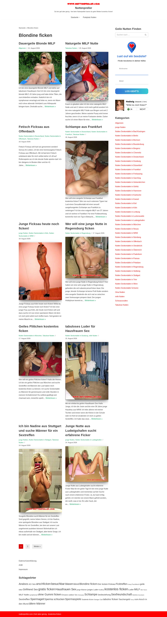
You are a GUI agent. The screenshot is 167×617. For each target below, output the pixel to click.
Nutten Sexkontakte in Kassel (127, 199)
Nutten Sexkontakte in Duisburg (76, 335)
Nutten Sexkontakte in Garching (128, 178)
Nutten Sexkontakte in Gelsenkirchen (130, 182)
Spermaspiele (73, 599)
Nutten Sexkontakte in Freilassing (128, 174)
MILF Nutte (24, 595)
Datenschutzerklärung (27, 561)
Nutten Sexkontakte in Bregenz (127, 148)
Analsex (23, 583)
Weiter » (37, 546)
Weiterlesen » (50, 106)
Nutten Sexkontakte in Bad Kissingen (130, 131)
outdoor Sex (73, 595)
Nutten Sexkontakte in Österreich (128, 250)
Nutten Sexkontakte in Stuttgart (40, 440)
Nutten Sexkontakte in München (30, 335)
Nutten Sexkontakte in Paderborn (128, 254)
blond (76, 584)
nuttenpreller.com (26, 614)
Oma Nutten (120, 292)
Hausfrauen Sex (65, 589)
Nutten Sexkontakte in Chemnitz (128, 153)
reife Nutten (93, 335)
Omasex (65, 595)
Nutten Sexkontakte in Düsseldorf (128, 165)
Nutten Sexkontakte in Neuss (127, 229)
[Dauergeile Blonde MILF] (40, 68)
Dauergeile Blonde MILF (37, 43)
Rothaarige (81, 595)
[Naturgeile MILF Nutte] (86, 76)
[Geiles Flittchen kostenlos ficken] (40, 359)
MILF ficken (144, 589)
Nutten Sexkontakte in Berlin (126, 136)
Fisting (129, 584)
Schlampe (90, 594)
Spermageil (37, 599)
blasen (69, 583)
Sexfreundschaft (121, 594)
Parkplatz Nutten (89, 17)
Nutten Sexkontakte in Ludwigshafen (88, 440)
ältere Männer (37, 603)
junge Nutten (23, 233)
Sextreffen (24, 599)
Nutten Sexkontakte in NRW (126, 233)
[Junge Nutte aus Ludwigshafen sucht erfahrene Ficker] (86, 464)
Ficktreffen (121, 584)
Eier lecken (103, 584)
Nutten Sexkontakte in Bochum (127, 140)
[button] (79, 17)
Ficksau (111, 584)
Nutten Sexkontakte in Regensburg (77, 233)
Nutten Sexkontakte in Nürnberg (128, 237)
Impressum (23, 569)
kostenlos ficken (116, 589)
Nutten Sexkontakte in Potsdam (128, 263)
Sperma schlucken (54, 599)
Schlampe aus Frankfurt (83, 127)
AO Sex (32, 584)
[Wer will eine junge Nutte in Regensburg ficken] (86, 257)
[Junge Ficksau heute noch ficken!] (40, 271)
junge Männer (82, 590)
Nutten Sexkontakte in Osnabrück (128, 246)
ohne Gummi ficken (49, 594)
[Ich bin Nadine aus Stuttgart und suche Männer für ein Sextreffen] (40, 480)
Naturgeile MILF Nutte (81, 43)
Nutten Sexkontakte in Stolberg (127, 271)
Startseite (22, 28)
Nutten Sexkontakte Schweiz (126, 288)
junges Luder (92, 590)
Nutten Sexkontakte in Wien (126, 284)
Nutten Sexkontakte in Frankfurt (128, 170)
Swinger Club (98, 599)
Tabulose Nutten (71, 48)
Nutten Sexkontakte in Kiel (126, 203)
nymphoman (33, 595)
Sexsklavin (141, 595)
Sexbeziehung (104, 595)
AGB (21, 565)
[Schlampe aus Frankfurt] (86, 167)
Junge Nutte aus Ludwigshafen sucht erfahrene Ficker (80, 430)
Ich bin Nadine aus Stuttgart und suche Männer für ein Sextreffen (40, 430)
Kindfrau (101, 590)
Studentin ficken (87, 599)
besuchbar (58, 583)
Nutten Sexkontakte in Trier (126, 280)
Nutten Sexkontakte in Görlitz (127, 186)
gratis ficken (46, 589)
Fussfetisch (136, 584)
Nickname (123, 68)
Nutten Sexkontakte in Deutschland (31, 136)
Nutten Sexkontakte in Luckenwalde (129, 216)
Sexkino (135, 595)
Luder (131, 589)
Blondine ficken (88, 583)
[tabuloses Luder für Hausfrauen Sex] (86, 371)
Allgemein (22, 48)
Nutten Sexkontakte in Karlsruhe (128, 195)
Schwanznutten (121, 301)
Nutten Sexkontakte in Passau (127, 258)
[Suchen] (145, 34)
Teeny (132, 599)
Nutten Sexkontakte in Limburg (127, 212)
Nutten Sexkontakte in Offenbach (128, 241)
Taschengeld (124, 599)
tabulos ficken (110, 599)
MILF (137, 589)
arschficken (43, 583)
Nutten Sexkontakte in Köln (38, 233)
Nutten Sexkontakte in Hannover (128, 191)
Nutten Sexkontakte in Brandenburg (129, 144)
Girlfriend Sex (30, 589)
